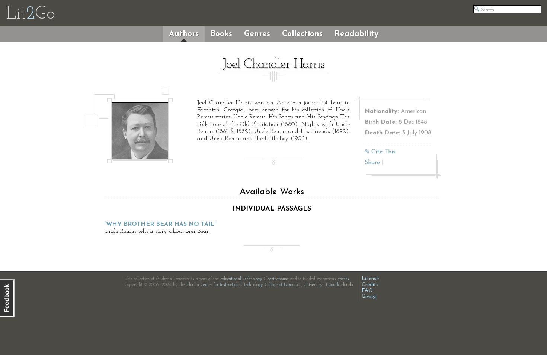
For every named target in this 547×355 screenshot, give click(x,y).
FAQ (367, 290)
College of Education (283, 285)
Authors (184, 34)
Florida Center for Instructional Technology (224, 285)
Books (221, 34)
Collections (302, 34)
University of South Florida (328, 285)
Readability (356, 34)
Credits (370, 284)
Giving (369, 296)
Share (372, 163)
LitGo (30, 14)
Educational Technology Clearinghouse (254, 279)
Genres (257, 34)
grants (343, 279)
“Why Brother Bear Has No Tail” (160, 224)
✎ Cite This (380, 152)
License (370, 278)
